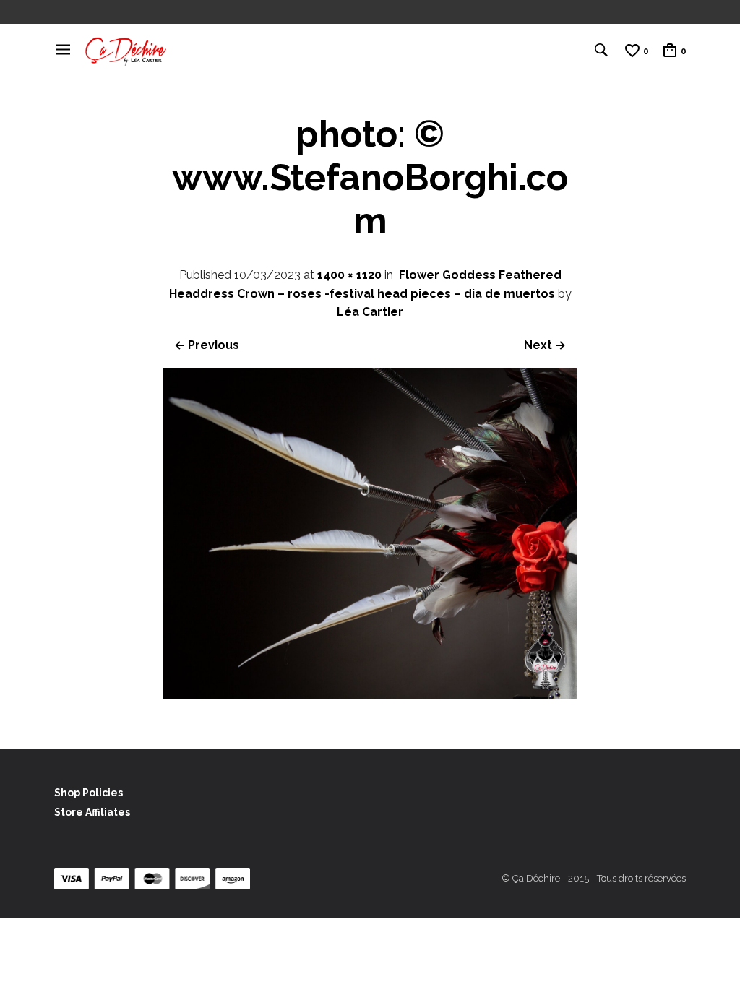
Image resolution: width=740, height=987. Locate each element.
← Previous (206, 345)
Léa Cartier (370, 312)
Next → (545, 345)
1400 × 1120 (349, 275)
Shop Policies (88, 792)
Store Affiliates (92, 812)
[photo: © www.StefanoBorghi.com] (370, 695)
